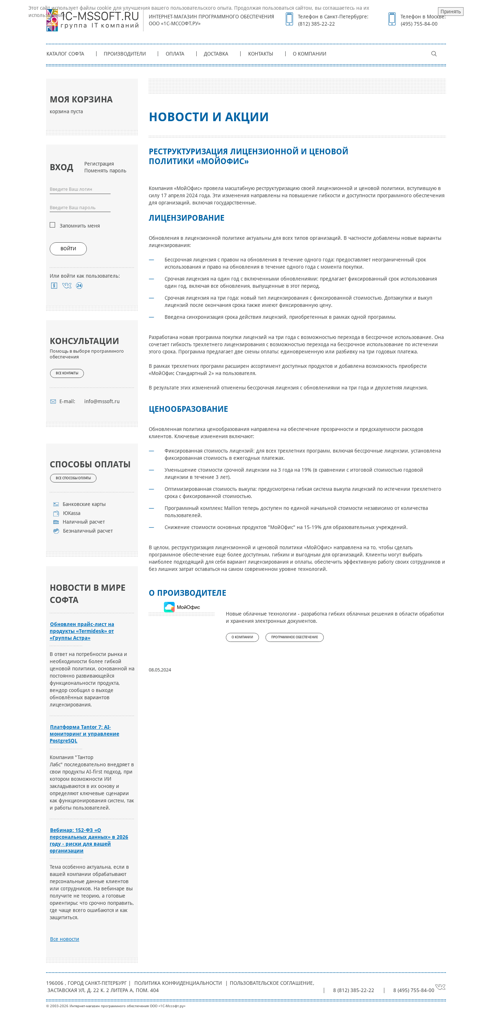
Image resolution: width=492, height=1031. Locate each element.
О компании (309, 54)
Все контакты (67, 373)
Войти (68, 248)
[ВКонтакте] (66, 285)
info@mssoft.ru (102, 401)
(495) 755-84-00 (419, 24)
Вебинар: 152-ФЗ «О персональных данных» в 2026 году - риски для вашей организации (89, 840)
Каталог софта (65, 54)
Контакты (260, 54)
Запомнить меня (80, 226)
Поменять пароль (105, 170)
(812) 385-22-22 (316, 24)
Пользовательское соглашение (271, 983)
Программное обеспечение (294, 637)
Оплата (175, 54)
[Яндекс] (54, 285)
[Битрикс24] (79, 285)
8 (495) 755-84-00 (413, 990)
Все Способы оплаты (73, 478)
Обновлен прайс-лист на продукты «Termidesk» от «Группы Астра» (82, 631)
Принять (450, 11)
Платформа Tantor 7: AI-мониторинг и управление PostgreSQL (84, 734)
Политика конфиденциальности (178, 983)
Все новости (64, 939)
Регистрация (99, 164)
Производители (125, 54)
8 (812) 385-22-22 (353, 990)
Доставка (216, 54)
